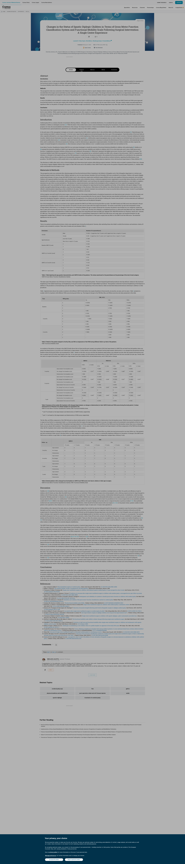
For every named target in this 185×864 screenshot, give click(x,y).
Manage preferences (50, 855)
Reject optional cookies (74, 859)
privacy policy (53, 852)
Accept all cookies (54, 859)
